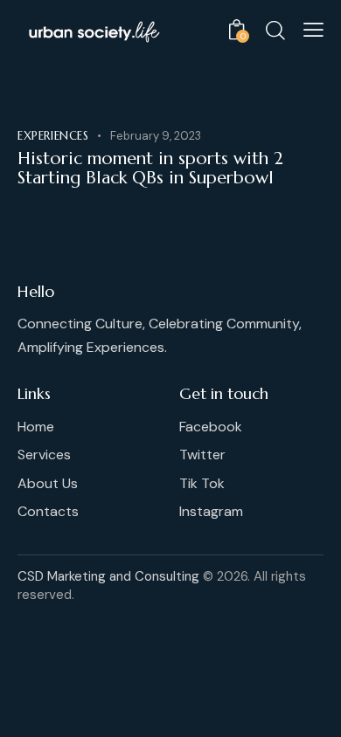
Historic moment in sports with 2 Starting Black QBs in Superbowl (150, 168)
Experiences (53, 135)
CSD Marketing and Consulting (108, 576)
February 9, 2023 (155, 135)
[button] (313, 29)
